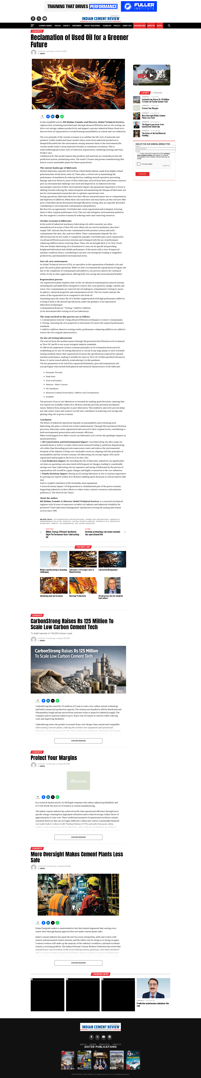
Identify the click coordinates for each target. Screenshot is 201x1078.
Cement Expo (127, 25)
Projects (117, 25)
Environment (77, 25)
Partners (93, 1044)
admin (42, 53)
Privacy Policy (104, 1044)
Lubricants (45, 523)
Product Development (92, 25)
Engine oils (115, 519)
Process (58, 25)
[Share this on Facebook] (48, 116)
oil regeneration (67, 523)
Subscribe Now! (139, 25)
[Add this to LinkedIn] (53, 116)
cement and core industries (97, 519)
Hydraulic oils (103, 521)
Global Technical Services (84, 521)
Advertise (151, 25)
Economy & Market (45, 25)
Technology (107, 25)
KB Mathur (115, 521)
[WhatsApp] (62, 116)
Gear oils (67, 521)
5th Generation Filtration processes (69, 519)
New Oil (55, 523)
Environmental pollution (51, 521)
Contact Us (116, 1044)
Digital (159, 25)
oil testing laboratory (85, 523)
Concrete (66, 25)
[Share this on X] (57, 116)
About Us (83, 1044)
